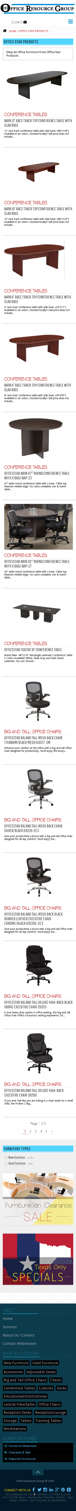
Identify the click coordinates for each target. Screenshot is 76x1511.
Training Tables (48, 1420)
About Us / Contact (18, 1335)
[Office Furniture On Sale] (38, 1225)
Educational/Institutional (25, 1396)
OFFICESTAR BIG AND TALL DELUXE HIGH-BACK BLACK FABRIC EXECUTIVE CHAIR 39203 (38, 1004)
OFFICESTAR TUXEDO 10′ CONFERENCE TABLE (33, 649)
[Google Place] (34, 1494)
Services (10, 1327)
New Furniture (16, 1157)
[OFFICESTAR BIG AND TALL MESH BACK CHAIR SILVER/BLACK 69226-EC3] (38, 791)
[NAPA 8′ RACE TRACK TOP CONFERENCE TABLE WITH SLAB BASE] (38, 350)
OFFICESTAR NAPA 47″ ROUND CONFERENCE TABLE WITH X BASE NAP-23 (37, 475)
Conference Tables (25, 114)
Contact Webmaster (19, 1343)
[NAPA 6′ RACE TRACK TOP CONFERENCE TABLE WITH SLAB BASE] (38, 262)
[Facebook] (33, 1490)
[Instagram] (45, 1490)
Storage (10, 1420)
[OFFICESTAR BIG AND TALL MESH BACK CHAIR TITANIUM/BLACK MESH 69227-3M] (38, 703)
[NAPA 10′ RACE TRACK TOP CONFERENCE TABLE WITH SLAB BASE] (38, 174)
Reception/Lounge (50, 1412)
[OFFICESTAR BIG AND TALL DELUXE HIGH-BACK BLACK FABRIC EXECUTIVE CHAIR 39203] (38, 967)
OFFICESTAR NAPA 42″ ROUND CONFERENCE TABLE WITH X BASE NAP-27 (37, 563)
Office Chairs (50, 1404)
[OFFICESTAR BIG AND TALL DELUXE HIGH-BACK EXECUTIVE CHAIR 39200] (38, 1056)
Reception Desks (17, 1412)
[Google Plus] (57, 1490)
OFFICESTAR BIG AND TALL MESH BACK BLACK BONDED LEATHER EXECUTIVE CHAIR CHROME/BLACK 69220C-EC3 (33, 918)
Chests (55, 1380)
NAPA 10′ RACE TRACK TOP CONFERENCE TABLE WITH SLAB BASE (38, 211)
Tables (26, 1420)
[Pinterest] (63, 1490)
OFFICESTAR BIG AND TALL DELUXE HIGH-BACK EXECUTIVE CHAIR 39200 (34, 1092)
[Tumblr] (69, 1490)
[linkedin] (51, 1490)
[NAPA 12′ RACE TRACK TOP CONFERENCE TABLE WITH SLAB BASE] (38, 86)
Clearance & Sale (19, 1452)
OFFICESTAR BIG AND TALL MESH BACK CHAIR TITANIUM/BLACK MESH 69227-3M (33, 740)
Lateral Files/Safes (19, 1404)
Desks (62, 1388)
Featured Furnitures (22, 1459)
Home (8, 1318)
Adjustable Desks (41, 1372)
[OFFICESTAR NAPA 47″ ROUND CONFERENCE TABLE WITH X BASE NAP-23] (38, 438)
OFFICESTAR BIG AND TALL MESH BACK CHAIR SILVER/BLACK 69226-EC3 (33, 828)
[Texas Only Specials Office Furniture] (38, 1285)
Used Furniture (16, 1163)
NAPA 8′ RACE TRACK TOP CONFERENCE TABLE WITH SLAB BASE (37, 387)
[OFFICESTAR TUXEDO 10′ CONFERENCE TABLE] (38, 615)
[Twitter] (39, 1490)
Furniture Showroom (23, 1446)
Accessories (13, 1372)
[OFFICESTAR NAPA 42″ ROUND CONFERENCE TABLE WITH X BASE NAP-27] (38, 527)
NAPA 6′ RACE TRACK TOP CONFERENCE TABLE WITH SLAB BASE (37, 299)
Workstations (15, 1429)
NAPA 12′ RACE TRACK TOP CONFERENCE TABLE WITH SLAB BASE (38, 123)
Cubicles (46, 1388)
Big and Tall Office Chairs (32, 731)
